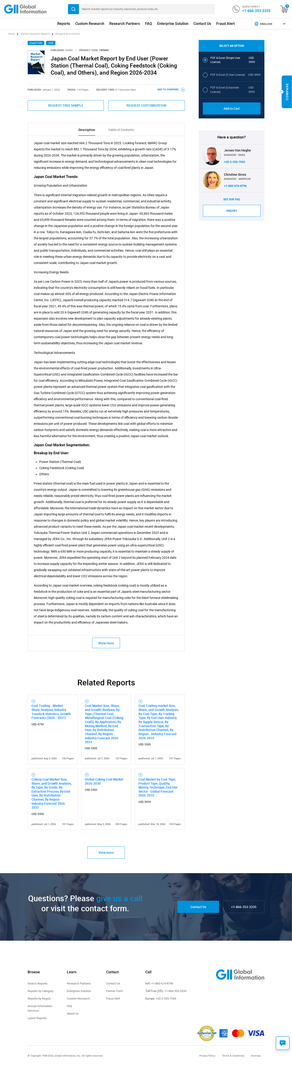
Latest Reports (37, 1018)
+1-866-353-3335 (256, 10)
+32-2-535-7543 (234, 162)
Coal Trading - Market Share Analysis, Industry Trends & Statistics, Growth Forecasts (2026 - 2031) (51, 711)
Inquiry (231, 210)
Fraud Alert (225, 23)
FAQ (148, 23)
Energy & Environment (67, 33)
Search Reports (37, 983)
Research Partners (124, 23)
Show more (106, 643)
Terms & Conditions (233, 1055)
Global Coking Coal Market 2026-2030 (104, 781)
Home (12, 33)
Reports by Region (39, 998)
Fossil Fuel (36, 43)
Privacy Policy (207, 1055)
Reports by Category (40, 991)
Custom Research (89, 23)
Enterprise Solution (172, 23)
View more (106, 852)
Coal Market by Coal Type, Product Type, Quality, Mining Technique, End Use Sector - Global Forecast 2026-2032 (157, 787)
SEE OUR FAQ (231, 199)
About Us (72, 1013)
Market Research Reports (35, 33)
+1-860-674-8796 (235, 186)
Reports (63, 23)
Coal (50, 43)
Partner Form (114, 991)
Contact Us (202, 23)
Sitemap (256, 1055)
